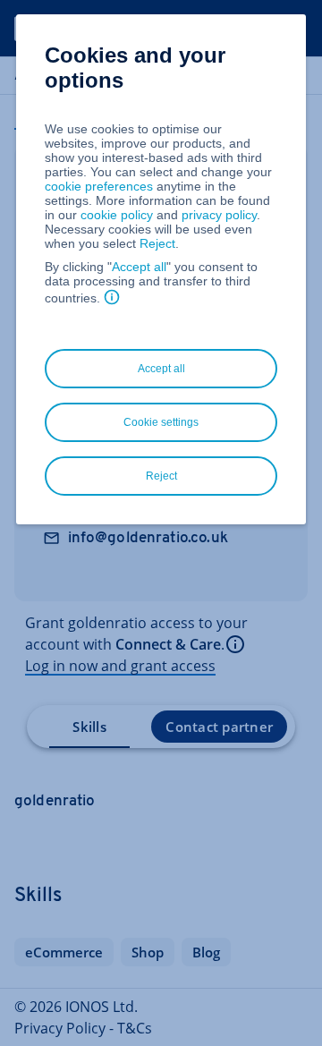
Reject (157, 243)
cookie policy (116, 215)
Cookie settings (161, 422)
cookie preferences (99, 186)
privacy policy (219, 215)
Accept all (139, 266)
